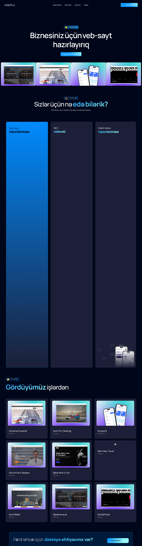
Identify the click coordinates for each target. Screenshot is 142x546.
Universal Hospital (18, 430)
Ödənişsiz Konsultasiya (70, 54)
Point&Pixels (104, 514)
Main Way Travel (106, 451)
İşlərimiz (78, 5)
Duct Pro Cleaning (62, 430)
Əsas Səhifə (57, 5)
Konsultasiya (130, 5)
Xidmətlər (68, 5)
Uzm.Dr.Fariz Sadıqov (19, 472)
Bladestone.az (60, 514)
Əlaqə (86, 5)
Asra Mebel (14, 514)
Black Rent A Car (61, 472)
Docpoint (102, 430)
